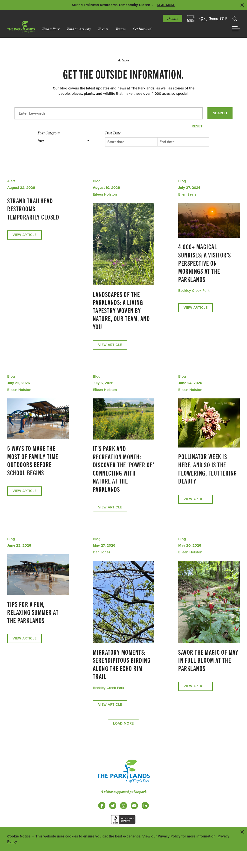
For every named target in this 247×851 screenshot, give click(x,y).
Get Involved (142, 29)
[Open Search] (235, 18)
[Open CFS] (191, 18)
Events (103, 29)
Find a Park (51, 29)
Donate (172, 18)
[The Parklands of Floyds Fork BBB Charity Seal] (123, 825)
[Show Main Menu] (236, 28)
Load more (123, 723)
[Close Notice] (242, 831)
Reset (197, 126)
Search (220, 113)
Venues (121, 29)
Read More (166, 5)
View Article (24, 235)
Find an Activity (79, 29)
